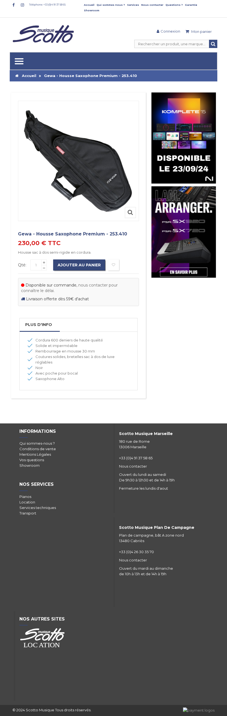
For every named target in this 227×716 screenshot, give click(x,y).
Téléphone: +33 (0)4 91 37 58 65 (47, 4)
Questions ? (174, 4)
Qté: (22, 264)
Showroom (91, 10)
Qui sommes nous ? (111, 4)
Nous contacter (152, 4)
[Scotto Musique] (44, 34)
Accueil (89, 4)
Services (133, 4)
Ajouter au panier (79, 264)
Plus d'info (38, 324)
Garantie (191, 4)
